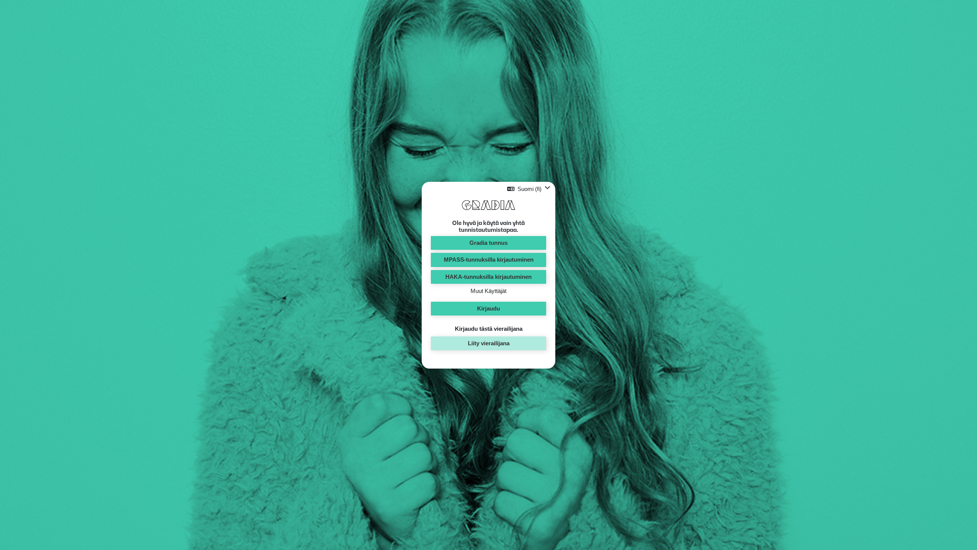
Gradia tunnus (488, 242)
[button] (528, 189)
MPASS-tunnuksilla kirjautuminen (489, 259)
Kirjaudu (488, 308)
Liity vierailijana (488, 343)
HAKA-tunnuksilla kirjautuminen (488, 276)
